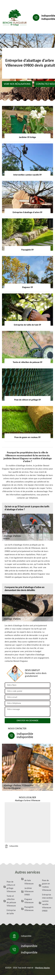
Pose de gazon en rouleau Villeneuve (46, 885)
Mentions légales (42, 968)
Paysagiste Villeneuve (29, 908)
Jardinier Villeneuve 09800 (29, 891)
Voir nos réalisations (17, 84)
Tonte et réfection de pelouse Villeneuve (11, 901)
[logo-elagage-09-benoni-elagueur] (14, 17)
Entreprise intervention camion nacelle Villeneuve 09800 (47, 903)
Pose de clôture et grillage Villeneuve (11, 887)
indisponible (25, 734)
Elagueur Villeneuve (29, 901)
